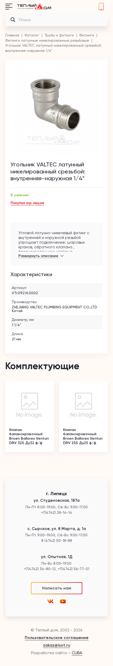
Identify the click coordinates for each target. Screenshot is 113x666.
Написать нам (56, 588)
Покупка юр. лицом (27, 203)
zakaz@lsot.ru (56, 645)
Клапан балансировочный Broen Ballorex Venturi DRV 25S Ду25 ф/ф (82, 436)
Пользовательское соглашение (57, 637)
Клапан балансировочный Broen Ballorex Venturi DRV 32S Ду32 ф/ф (29, 436)
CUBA (77, 653)
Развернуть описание (38, 256)
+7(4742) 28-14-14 (101, 6)
